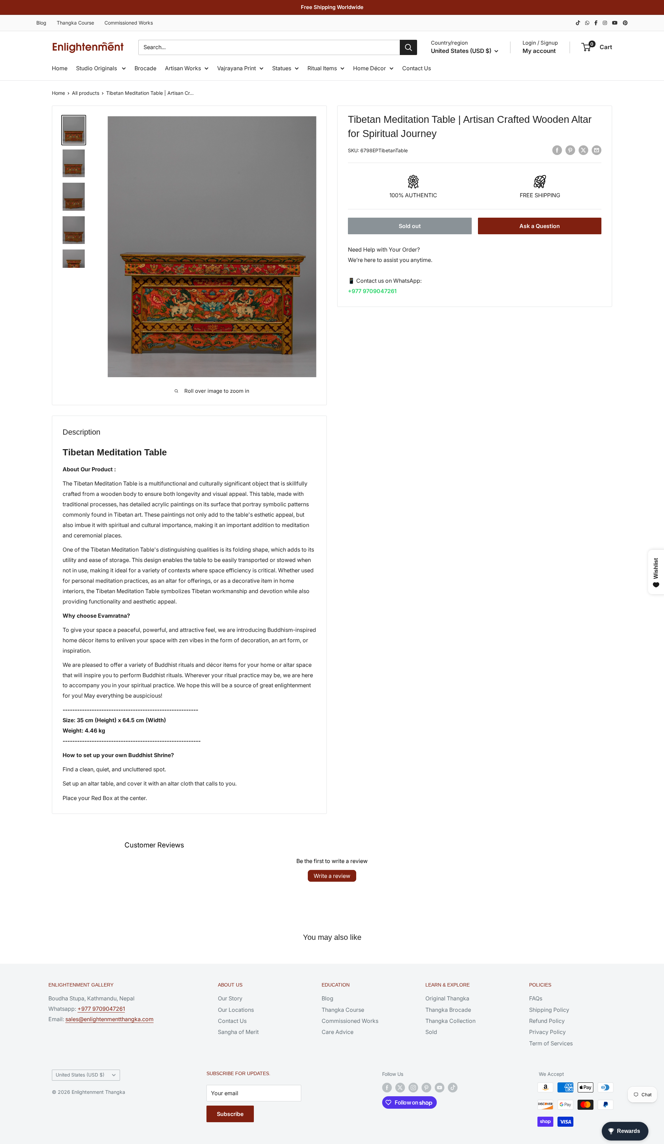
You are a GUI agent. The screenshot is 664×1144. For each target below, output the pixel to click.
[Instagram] (605, 23)
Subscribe (230, 1113)
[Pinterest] (625, 23)
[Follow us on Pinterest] (426, 1087)
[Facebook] (596, 23)
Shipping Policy (549, 1009)
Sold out (410, 226)
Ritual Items (322, 68)
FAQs (535, 998)
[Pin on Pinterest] (570, 150)
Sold (431, 1031)
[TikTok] (578, 23)
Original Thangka (447, 998)
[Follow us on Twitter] (400, 1087)
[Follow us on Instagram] (413, 1087)
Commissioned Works (128, 23)
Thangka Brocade (448, 1009)
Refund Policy (547, 1020)
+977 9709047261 (372, 290)
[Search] (408, 47)
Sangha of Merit (238, 1031)
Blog (41, 23)
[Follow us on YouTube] (439, 1087)
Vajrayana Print (236, 68)
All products (85, 93)
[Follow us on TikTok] (453, 1087)
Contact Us (416, 68)
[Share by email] (596, 150)
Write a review (332, 875)
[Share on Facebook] (557, 150)
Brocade (145, 68)
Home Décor (369, 68)
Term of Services (551, 1043)
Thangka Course (75, 23)
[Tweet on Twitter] (583, 150)
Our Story (230, 998)
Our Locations (236, 1009)
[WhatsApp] (587, 23)
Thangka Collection (450, 1020)
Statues (281, 68)
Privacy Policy (547, 1031)
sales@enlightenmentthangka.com (109, 1019)
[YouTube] (615, 23)
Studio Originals (97, 68)
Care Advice (337, 1031)
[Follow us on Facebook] (387, 1087)
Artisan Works (183, 68)
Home (59, 68)
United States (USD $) (80, 1075)
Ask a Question (539, 226)
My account (539, 50)
